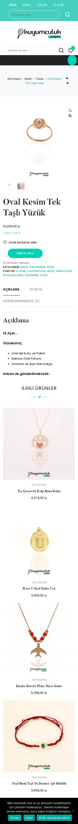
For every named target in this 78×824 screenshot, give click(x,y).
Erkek (13, 5)
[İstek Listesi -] (70, 51)
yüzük (44, 275)
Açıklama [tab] (11, 289)
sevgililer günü (13, 275)
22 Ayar (58, 5)
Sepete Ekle (25, 253)
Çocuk (42, 5)
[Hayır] (73, 811)
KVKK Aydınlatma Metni (54, 817)
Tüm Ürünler (37, 267)
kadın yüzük (64, 271)
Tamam (14, 817)
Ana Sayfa (14, 79)
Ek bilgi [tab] (36, 289)
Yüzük (39, 79)
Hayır (29, 817)
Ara (65, 14)
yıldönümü (32, 275)
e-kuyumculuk (36, 271)
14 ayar (21, 271)
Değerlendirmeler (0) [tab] (21, 301)
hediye (51, 271)
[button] (70, 110)
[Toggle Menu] (72, 60)
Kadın (27, 5)
